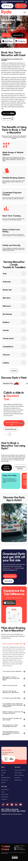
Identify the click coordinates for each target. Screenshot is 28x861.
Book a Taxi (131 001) (20, 770)
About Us (3, 770)
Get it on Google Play (6, 467)
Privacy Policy (4, 797)
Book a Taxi (6, 113)
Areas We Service (5, 777)
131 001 (12, 568)
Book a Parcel (18, 772)
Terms (2, 792)
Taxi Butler (17, 777)
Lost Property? (5, 789)
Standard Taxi (8, 383)
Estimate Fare (18, 780)
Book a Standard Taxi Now (12, 423)
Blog (2, 775)
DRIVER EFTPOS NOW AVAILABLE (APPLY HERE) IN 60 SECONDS (12, 2)
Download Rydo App (10, 429)
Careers (3, 782)
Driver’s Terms (4, 794)
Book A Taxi (18, 5)
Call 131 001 (6, 5)
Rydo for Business (19, 775)
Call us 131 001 (7, 118)
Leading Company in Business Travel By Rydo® (14, 852)
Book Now (6, 758)
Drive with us (4, 780)
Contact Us (4, 799)
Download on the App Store (20, 467)
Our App (3, 772)
